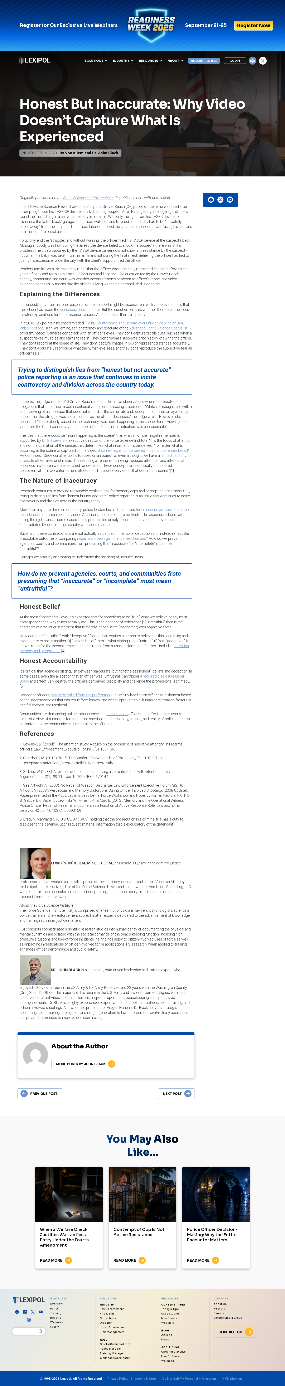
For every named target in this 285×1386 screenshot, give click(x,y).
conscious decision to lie (80, 309)
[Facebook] (17, 1312)
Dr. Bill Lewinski (54, 440)
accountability (118, 714)
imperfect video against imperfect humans (111, 538)
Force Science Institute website (88, 197)
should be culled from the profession (80, 695)
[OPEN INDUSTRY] (132, 61)
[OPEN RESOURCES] (160, 61)
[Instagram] (29, 1320)
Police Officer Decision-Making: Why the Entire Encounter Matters (212, 1235)
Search (41, 1331)
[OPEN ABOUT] (181, 61)
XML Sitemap (232, 1379)
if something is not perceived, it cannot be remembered (143, 450)
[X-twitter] (33, 1312)
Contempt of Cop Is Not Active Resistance (139, 1232)
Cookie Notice (145, 1379)
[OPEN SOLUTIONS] (106, 61)
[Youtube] (41, 1312)
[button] (211, 200)
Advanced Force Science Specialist (158, 328)
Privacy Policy (117, 1379)
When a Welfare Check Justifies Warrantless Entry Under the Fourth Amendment (64, 1237)
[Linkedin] (25, 1312)
